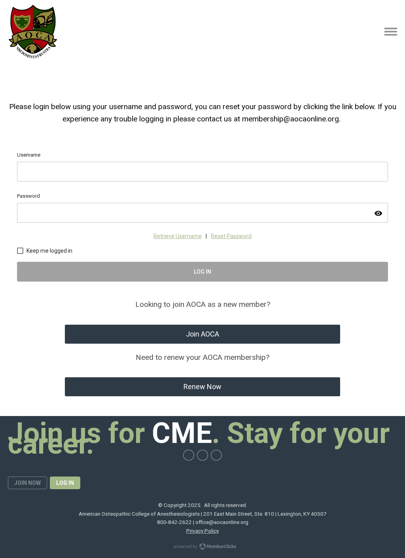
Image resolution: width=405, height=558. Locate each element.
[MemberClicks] (33, 31)
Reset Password (231, 236)
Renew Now (202, 386)
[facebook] (188, 455)
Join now (27, 483)
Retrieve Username (177, 236)
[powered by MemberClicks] (202, 547)
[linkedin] (216, 455)
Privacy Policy (202, 531)
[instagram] (202, 455)
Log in (65, 483)
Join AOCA (202, 334)
